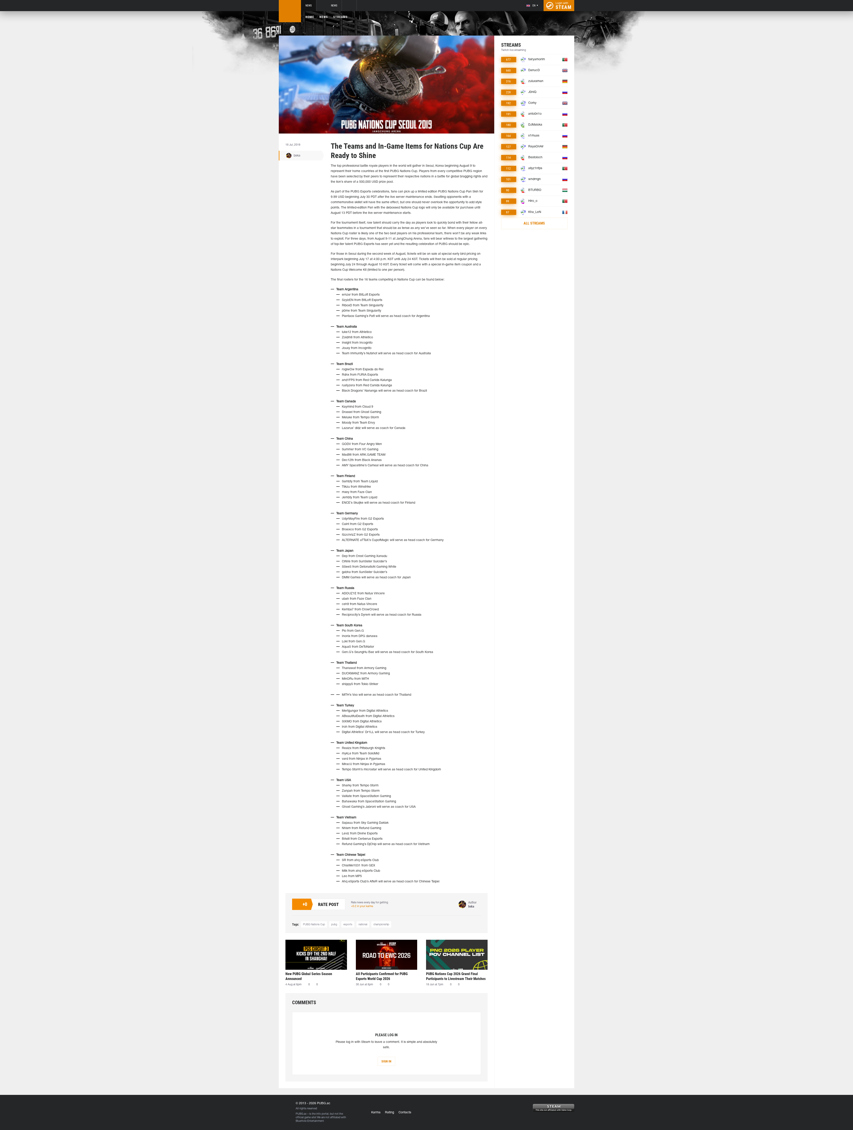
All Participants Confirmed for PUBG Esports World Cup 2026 (382, 976)
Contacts (405, 1112)
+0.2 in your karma (362, 906)
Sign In (386, 1061)
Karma (376, 1112)
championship (381, 924)
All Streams (534, 223)
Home (309, 17)
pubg (334, 924)
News (308, 5)
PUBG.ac (301, 1114)
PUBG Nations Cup (314, 924)
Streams (340, 17)
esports (347, 924)
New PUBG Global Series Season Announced (308, 976)
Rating (389, 1112)
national (363, 924)
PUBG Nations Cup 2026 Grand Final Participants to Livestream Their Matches (456, 976)
